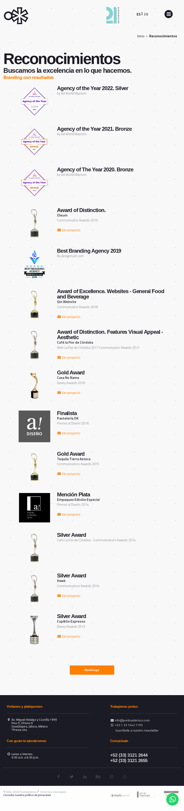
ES (139, 14)
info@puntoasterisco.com (132, 720)
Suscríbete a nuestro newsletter (137, 730)
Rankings (92, 670)
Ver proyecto (70, 230)
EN (146, 14)
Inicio (141, 36)
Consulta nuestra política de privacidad (27, 795)
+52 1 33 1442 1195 (129, 725)
